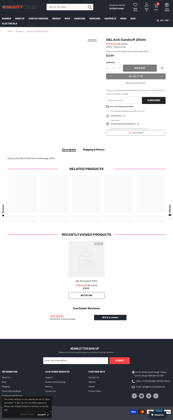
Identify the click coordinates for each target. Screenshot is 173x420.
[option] (86, 272)
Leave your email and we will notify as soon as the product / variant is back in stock (135, 92)
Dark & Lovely (120, 47)
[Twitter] (155, 396)
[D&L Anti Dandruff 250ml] (86, 259)
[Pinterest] (148, 396)
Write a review (110, 317)
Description (69, 149)
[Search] (69, 7)
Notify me (86, 295)
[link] (22, 216)
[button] (112, 44)
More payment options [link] (136, 83)
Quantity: (110, 62)
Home (10, 31)
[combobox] (66, 7)
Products (20, 31)
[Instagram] (141, 396)
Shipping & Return (93, 149)
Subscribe (153, 100)
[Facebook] (134, 396)
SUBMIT (119, 360)
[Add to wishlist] (162, 68)
